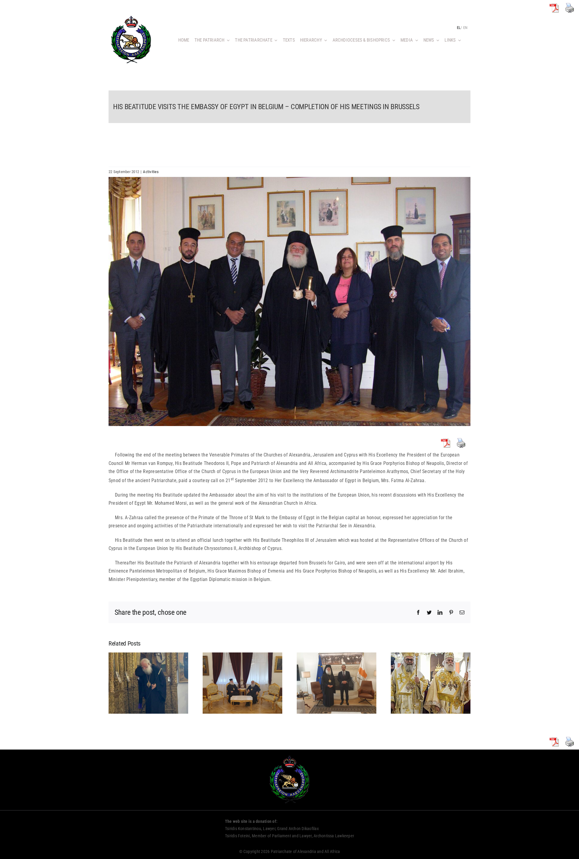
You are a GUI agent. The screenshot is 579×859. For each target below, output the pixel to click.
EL (458, 27)
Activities (150, 171)
